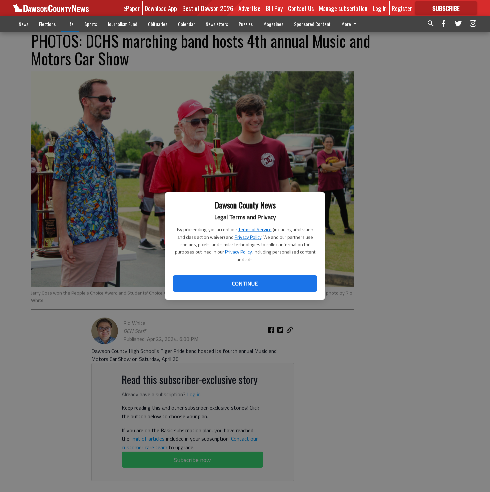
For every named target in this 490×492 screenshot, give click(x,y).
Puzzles (246, 23)
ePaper (131, 8)
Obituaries (157, 23)
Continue (245, 284)
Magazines (273, 23)
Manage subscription (343, 8)
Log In (380, 8)
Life (70, 23)
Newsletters (217, 23)
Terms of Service (255, 229)
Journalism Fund (122, 23)
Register (402, 8)
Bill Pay (274, 8)
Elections (47, 23)
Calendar (186, 23)
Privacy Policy (248, 236)
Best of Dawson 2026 (207, 8)
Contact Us (301, 8)
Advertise (249, 8)
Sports (90, 23)
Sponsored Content (312, 23)
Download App (161, 8)
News (23, 23)
